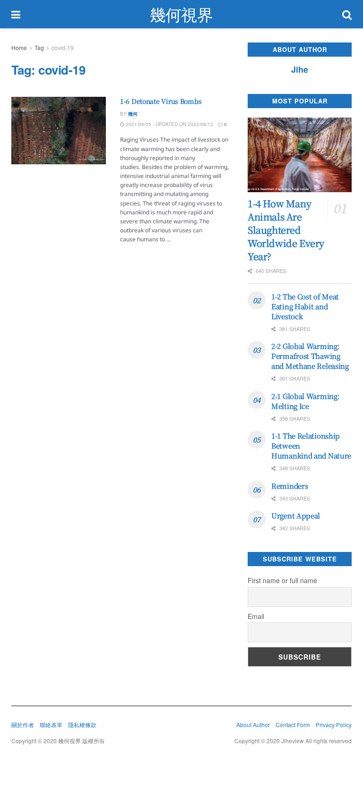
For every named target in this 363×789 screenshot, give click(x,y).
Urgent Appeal (295, 515)
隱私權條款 (82, 725)
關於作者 (22, 725)
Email (256, 616)
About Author (253, 725)
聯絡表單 (51, 725)
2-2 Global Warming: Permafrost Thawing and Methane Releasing (310, 356)
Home (19, 47)
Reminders (289, 486)
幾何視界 (181, 14)
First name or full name (282, 580)
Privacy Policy (334, 725)
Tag (39, 47)
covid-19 (63, 47)
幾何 (133, 113)
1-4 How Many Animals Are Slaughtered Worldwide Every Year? (286, 229)
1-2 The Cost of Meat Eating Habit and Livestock (305, 306)
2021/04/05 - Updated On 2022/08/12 (168, 124)
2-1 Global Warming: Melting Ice (305, 401)
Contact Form (293, 725)
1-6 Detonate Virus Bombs (160, 101)
